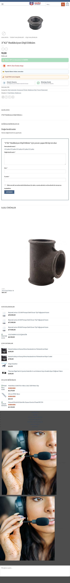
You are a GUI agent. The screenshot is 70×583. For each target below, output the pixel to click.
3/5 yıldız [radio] (19, 149)
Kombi (35, 415)
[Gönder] (63, 4)
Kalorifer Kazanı (35, 419)
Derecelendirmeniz (10, 146)
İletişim (35, 426)
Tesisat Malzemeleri (17, 37)
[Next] (8, 32)
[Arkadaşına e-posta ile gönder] (12, 97)
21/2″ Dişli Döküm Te (8, 290)
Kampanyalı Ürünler (22, 90)
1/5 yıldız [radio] (7, 149)
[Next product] (3, 49)
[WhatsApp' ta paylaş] (3, 97)
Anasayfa (35, 412)
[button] (2, 4)
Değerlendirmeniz (9, 152)
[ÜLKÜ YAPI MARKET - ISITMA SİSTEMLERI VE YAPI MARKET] (35, 3)
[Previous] (2, 299)
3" (7, 93)
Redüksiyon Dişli (32, 90)
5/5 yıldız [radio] (31, 149)
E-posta (6, 176)
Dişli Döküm (11, 93)
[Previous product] (6, 49)
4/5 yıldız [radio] (25, 149)
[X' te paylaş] (9, 97)
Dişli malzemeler (31, 37)
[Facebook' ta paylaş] (6, 97)
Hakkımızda (34, 424)
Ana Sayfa (4, 37)
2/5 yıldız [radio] (13, 149)
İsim (5, 168)
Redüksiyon (18, 93)
